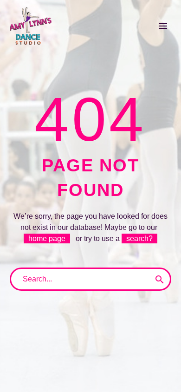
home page (46, 238)
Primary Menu (163, 26)
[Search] (159, 279)
